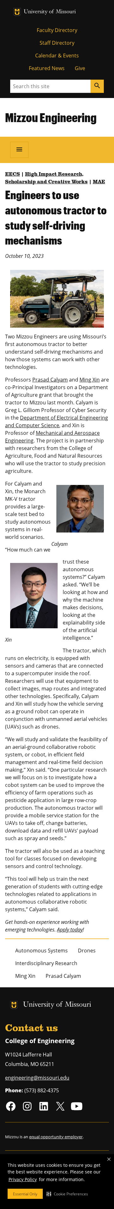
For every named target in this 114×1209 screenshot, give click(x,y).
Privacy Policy (23, 1179)
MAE (99, 182)
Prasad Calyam (50, 379)
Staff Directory (57, 42)
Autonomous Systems (41, 950)
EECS (12, 174)
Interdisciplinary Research (46, 963)
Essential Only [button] (25, 1194)
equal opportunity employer (56, 1137)
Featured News (47, 68)
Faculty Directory (57, 30)
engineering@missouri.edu (37, 1077)
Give (80, 68)
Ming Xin (89, 379)
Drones (87, 950)
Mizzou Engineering (51, 117)
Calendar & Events (57, 55)
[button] (67, 1194)
